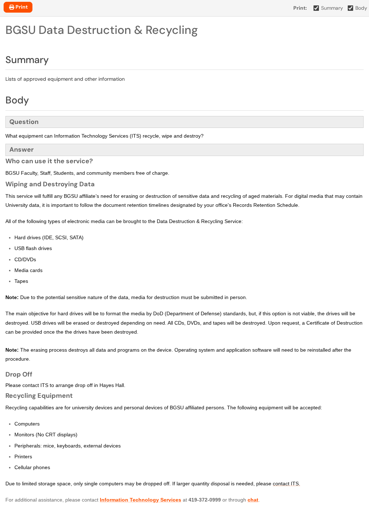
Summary (332, 8)
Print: (300, 8)
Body (361, 8)
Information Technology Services (140, 500)
